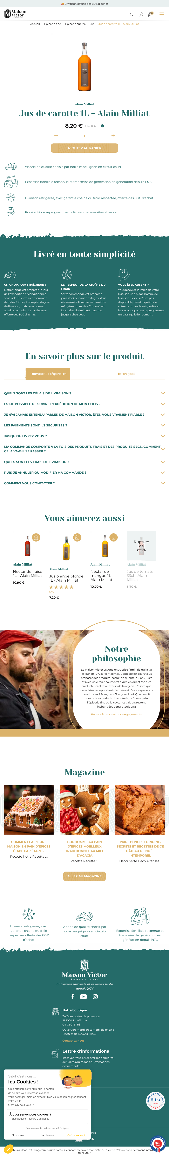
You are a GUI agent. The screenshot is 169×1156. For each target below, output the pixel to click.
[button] (9, 1149)
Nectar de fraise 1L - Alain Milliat (27, 573)
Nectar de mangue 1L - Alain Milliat (102, 575)
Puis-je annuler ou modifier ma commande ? (45, 473)
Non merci (18, 1135)
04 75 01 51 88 (71, 1024)
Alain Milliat (84, 104)
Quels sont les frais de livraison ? (36, 462)
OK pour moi (76, 1135)
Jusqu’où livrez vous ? (25, 436)
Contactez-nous (73, 1040)
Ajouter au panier (84, 148)
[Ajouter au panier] (36, 537)
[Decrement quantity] (56, 136)
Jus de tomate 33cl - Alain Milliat (140, 575)
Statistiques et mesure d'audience (30, 1118)
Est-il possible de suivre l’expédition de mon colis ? (52, 404)
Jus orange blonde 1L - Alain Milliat (66, 578)
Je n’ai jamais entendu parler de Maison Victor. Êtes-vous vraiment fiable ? (74, 415)
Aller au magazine (84, 876)
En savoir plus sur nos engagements (116, 714)
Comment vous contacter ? (29, 483)
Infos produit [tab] (129, 374)
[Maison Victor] (33, 13)
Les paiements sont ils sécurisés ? (35, 425)
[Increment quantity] (113, 135)
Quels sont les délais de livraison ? (37, 393)
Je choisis (47, 1135)
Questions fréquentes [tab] (49, 374)
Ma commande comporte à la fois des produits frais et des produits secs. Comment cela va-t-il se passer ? (82, 449)
